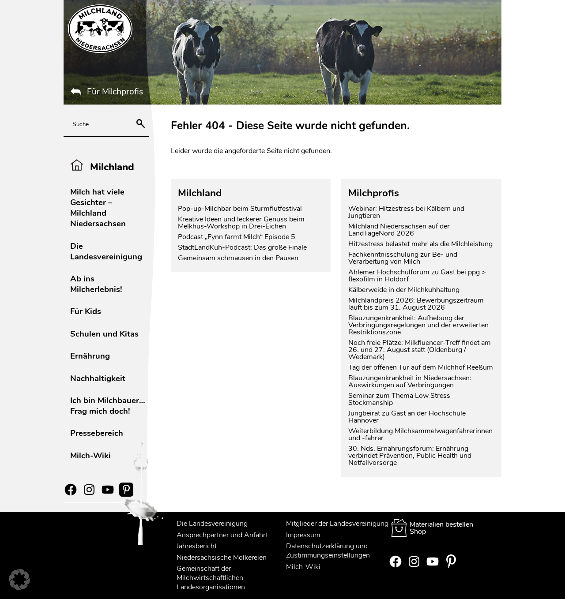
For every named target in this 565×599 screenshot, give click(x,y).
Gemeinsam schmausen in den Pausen (238, 258)
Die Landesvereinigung (106, 251)
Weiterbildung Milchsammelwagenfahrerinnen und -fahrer (420, 434)
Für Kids (85, 311)
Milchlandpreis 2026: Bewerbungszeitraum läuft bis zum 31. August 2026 (416, 304)
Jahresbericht (197, 546)
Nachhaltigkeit (97, 378)
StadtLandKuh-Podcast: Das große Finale (242, 247)
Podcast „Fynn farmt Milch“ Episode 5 (236, 237)
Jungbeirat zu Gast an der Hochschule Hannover (407, 416)
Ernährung (90, 355)
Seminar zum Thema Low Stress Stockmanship (399, 399)
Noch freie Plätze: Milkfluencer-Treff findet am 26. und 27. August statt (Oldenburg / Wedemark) (419, 350)
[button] (19, 579)
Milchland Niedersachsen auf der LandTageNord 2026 (399, 229)
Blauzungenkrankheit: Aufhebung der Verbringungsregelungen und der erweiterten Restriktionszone (418, 325)
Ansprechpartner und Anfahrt (222, 535)
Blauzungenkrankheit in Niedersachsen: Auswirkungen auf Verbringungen (409, 381)
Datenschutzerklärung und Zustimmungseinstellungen (328, 550)
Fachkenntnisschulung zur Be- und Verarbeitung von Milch (402, 258)
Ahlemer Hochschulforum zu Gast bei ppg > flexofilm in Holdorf (417, 275)
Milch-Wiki (90, 455)
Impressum (303, 535)
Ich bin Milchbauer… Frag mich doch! (107, 405)
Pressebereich (96, 432)
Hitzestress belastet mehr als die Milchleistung (420, 244)
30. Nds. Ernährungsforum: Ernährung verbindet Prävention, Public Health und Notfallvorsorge (409, 456)
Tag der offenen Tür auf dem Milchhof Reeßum (420, 367)
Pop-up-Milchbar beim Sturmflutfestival (241, 208)
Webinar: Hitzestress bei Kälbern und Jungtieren (406, 212)
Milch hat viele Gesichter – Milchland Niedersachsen (98, 207)
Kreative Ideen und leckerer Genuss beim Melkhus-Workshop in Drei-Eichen (241, 222)
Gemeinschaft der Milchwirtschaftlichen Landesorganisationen (211, 578)
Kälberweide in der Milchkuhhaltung (404, 290)
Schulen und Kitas (104, 333)
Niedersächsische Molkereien (222, 557)
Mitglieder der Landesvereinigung (337, 523)
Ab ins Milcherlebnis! (96, 284)
